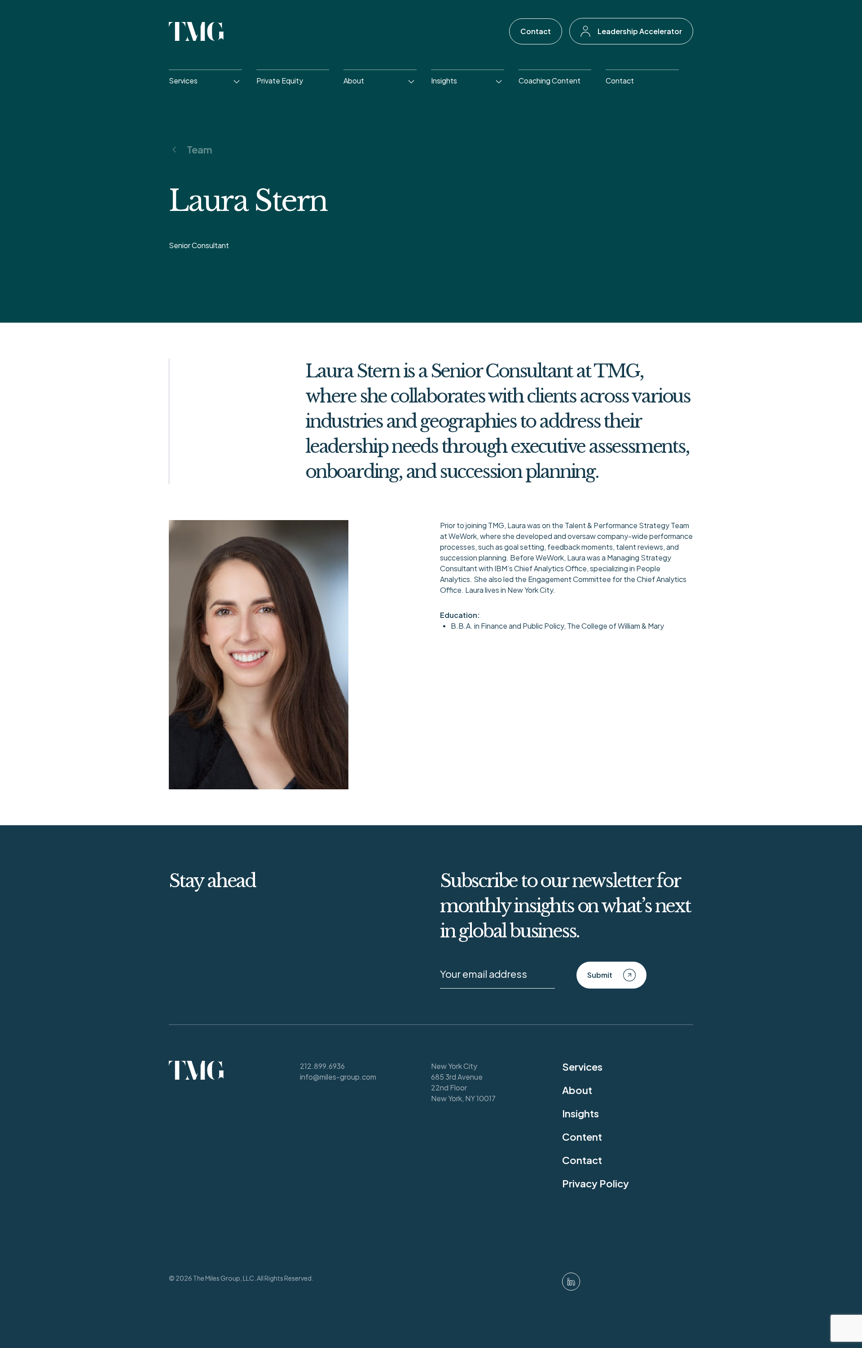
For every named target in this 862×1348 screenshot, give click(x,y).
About (353, 80)
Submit (599, 975)
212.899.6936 (322, 1066)
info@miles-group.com (338, 1076)
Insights (444, 80)
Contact (535, 31)
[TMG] (196, 31)
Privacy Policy (595, 1183)
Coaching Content (550, 80)
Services (183, 80)
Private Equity (279, 80)
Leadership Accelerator (640, 31)
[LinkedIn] (571, 1282)
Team (199, 149)
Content (582, 1136)
